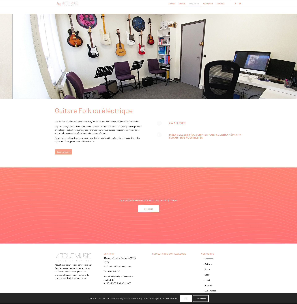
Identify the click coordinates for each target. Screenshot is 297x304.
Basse (207, 275)
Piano (207, 269)
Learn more (201, 298)
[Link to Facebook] (235, 3)
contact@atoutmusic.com (119, 266)
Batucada (209, 258)
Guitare (208, 264)
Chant (207, 280)
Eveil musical (210, 290)
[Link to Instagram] (239, 3)
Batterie (208, 285)
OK (186, 298)
